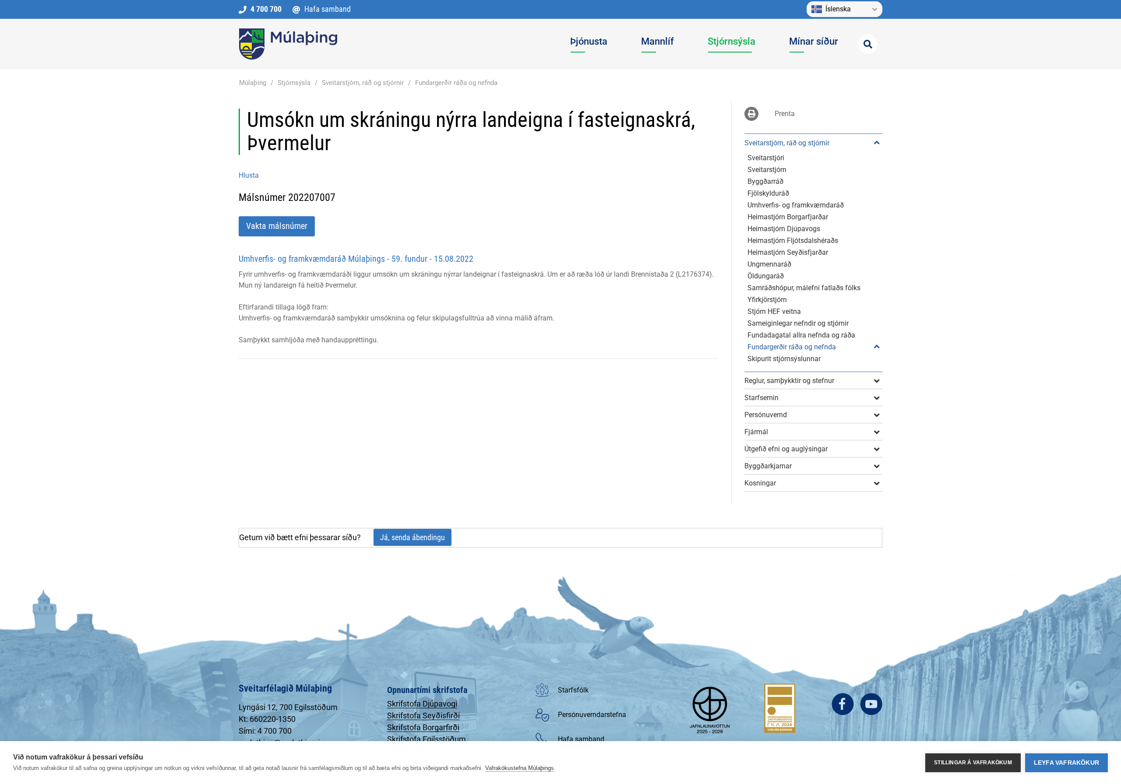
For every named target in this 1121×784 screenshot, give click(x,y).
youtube (871, 704)
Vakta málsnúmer (276, 226)
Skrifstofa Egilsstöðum (426, 739)
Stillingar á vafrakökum (973, 762)
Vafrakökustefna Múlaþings (519, 768)
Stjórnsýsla (294, 83)
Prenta (785, 113)
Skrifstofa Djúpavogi (422, 703)
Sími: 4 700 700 (265, 730)
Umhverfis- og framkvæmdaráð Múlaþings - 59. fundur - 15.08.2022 (356, 258)
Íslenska (838, 9)
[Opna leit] (868, 44)
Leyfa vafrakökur (1066, 762)
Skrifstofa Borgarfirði (423, 727)
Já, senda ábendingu (412, 537)
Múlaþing (252, 83)
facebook (843, 704)
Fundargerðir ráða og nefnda (456, 83)
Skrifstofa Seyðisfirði (423, 715)
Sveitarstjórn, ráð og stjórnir (363, 83)
